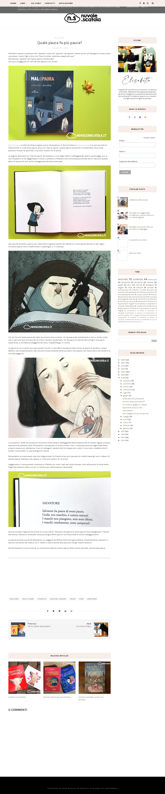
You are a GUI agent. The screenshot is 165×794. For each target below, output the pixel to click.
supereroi (151, 304)
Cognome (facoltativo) (128, 161)
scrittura (146, 306)
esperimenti (123, 304)
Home (13, 3)
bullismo (59, 38)
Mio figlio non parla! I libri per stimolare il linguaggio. (141, 228)
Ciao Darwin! (128, 411)
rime (81, 599)
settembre (127, 390)
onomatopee (123, 294)
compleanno (131, 311)
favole (133, 308)
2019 (123, 375)
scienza (138, 279)
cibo (132, 294)
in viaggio (136, 315)
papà (120, 285)
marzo (126, 422)
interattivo (140, 304)
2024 (123, 360)
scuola (150, 287)
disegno (150, 285)
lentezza (144, 315)
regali (121, 287)
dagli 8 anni (28, 599)
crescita (153, 297)
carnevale (145, 319)
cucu (153, 319)
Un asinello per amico (138, 240)
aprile (125, 419)
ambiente (142, 301)
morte (152, 292)
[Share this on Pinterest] (59, 611)
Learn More (132, 6)
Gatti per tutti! (135, 253)
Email (122, 140)
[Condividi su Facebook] (48, 611)
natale (150, 282)
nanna (139, 285)
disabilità (121, 322)
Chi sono (36, 3)
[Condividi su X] (54, 611)
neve (153, 308)
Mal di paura (14, 145)
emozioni (122, 292)
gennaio (126, 428)
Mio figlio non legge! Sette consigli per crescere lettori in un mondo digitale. (141, 215)
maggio (126, 416)
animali (123, 279)
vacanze (121, 319)
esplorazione (150, 313)
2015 (123, 437)
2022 (123, 366)
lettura (154, 294)
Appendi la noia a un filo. (133, 408)
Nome (122, 151)
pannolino (124, 297)
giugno (126, 396)
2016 (123, 434)
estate (120, 315)
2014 (123, 440)
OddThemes (111, 788)
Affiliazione (66, 3)
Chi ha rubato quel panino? (134, 401)
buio (138, 319)
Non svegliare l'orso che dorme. (135, 413)
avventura (143, 292)
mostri (140, 299)
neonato (133, 317)
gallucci (127, 315)
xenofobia (92, 599)
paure (73, 599)
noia (138, 306)
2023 (123, 363)
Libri (22, 3)
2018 (123, 378)
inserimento (144, 308)
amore (134, 297)
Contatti (50, 3)
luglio (125, 393)
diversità (42, 599)
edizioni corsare (58, 599)
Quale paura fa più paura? (133, 399)
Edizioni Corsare (83, 145)
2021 (123, 369)
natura (139, 287)
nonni (147, 299)
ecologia (122, 299)
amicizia (152, 279)
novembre (127, 384)
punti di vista (129, 301)
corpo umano (142, 294)
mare (120, 306)
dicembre (127, 381)
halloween (132, 292)
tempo (152, 317)
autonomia (130, 319)
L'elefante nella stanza (138, 200)
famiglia (121, 313)
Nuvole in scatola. (79, 788)
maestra (152, 315)
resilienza (142, 317)
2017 (123, 431)
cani (129, 285)
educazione (124, 308)
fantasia (138, 282)
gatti (132, 304)
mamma (131, 299)
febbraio (127, 425)
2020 (123, 372)
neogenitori (122, 317)
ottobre (126, 387)
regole (120, 310)
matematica (129, 306)
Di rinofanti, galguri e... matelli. (135, 405)
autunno (138, 322)
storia (154, 306)
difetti (142, 311)
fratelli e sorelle (139, 290)
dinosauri (150, 311)
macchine (130, 322)
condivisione (123, 290)
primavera (130, 313)
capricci (140, 313)
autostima (143, 297)
